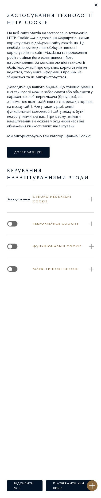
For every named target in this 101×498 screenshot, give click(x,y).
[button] (96, 5)
